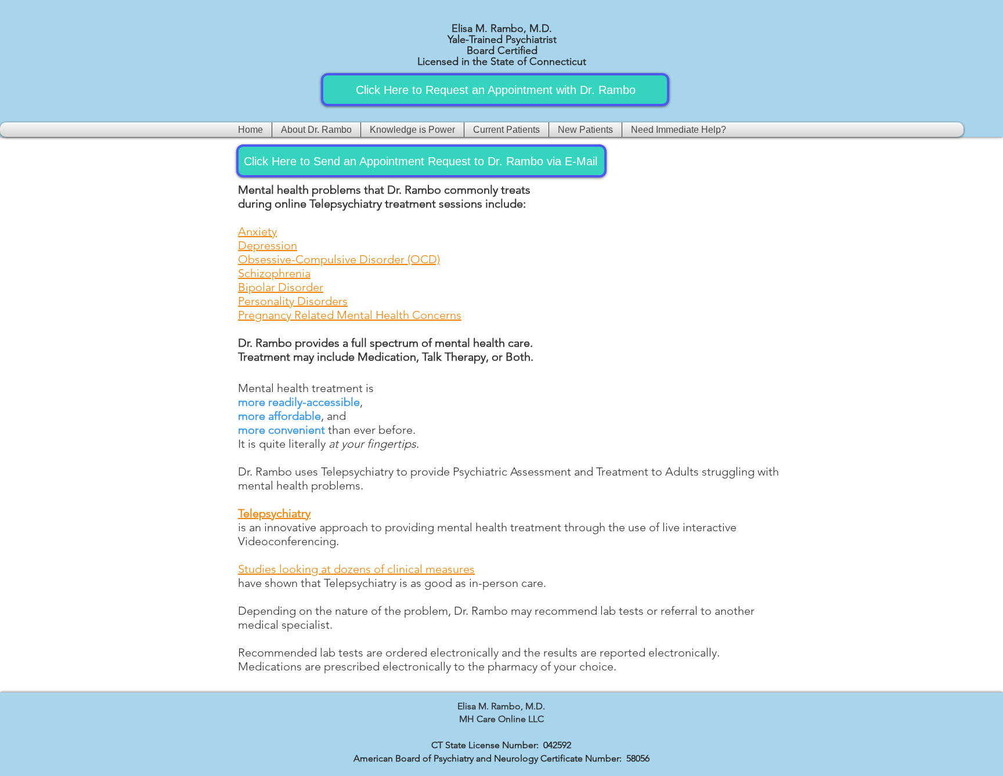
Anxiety (257, 231)
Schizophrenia (274, 273)
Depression (267, 245)
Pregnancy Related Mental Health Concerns (349, 315)
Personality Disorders (293, 301)
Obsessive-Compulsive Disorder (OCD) (339, 259)
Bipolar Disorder (280, 287)
